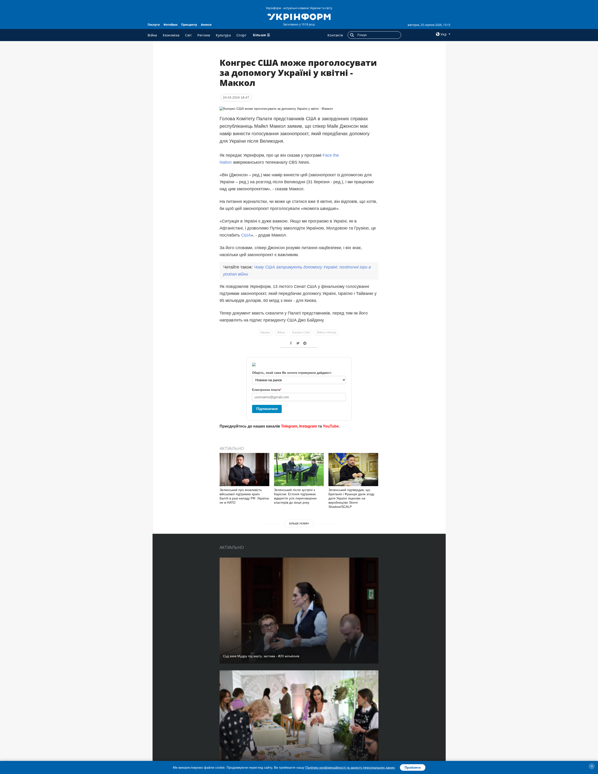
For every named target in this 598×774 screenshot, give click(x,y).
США (246, 235)
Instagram (308, 426)
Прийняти (413, 767)
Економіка (171, 35)
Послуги (154, 25)
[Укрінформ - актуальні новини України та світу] (298, 16)
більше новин (299, 523)
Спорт (241, 35)
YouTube (331, 426)
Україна (265, 332)
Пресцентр (189, 25)
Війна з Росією (326, 332)
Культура (223, 35)
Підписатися (267, 409)
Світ (188, 35)
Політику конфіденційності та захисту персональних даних (350, 767)
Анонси (206, 25)
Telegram (289, 426)
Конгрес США (301, 332)
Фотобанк (171, 25)
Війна (152, 35)
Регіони (203, 35)
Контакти (335, 35)
